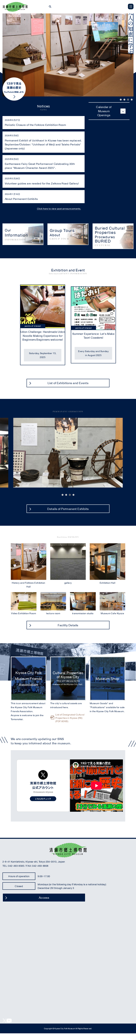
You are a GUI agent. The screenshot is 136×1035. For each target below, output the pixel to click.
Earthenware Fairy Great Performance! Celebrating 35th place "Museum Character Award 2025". (40, 166)
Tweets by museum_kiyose (43, 785)
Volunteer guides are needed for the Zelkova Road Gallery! (42, 183)
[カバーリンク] (22, 234)
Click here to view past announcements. (59, 208)
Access (44, 897)
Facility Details (68, 625)
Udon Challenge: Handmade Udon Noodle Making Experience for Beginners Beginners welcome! (42, 335)
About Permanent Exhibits (21, 199)
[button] (121, 99)
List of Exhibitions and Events (68, 383)
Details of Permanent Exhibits (68, 508)
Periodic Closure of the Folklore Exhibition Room (35, 125)
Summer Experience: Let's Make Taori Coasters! (93, 336)
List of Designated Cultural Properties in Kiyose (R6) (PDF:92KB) (69, 718)
